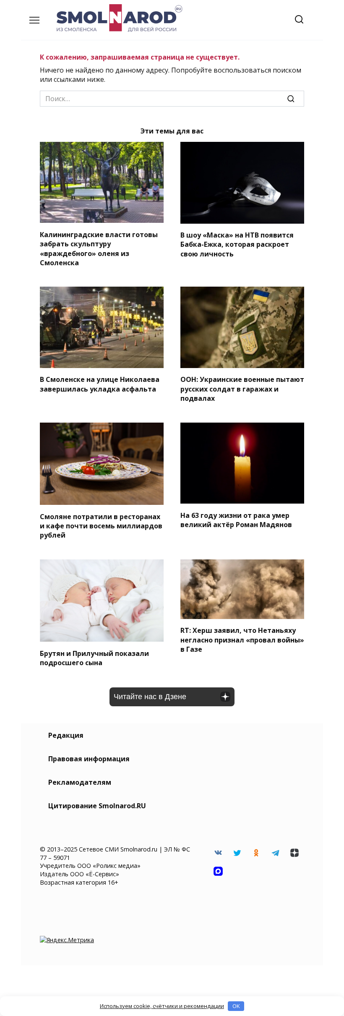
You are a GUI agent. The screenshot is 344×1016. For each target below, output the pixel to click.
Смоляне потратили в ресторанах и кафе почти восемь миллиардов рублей (101, 526)
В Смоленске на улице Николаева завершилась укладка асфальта (99, 384)
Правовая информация (89, 758)
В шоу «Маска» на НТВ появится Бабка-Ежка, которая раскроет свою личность (237, 244)
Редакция (65, 735)
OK (236, 1006)
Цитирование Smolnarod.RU (97, 805)
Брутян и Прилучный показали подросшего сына (94, 657)
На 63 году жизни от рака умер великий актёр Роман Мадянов (236, 519)
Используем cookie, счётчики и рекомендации (162, 1006)
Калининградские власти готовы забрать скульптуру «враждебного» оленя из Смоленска (99, 248)
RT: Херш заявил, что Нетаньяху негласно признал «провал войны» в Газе (242, 640)
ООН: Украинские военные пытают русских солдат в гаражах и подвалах (242, 389)
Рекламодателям (79, 782)
